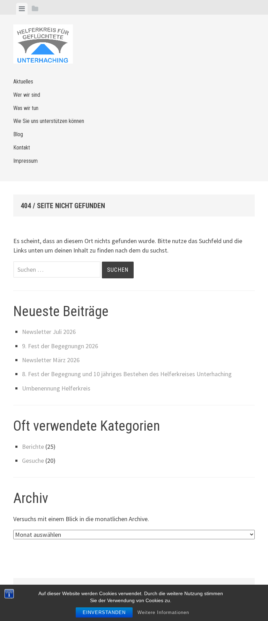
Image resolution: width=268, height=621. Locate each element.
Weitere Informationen (163, 612)
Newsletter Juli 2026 (49, 332)
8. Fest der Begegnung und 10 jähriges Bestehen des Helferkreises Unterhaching (127, 374)
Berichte (33, 447)
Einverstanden (104, 612)
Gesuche (33, 460)
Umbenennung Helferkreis (56, 388)
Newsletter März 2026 (51, 360)
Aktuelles (23, 81)
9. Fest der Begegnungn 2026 (60, 346)
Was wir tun (25, 108)
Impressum (25, 161)
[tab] (22, 9)
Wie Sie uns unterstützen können (48, 121)
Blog (18, 134)
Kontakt (21, 147)
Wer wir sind (26, 95)
